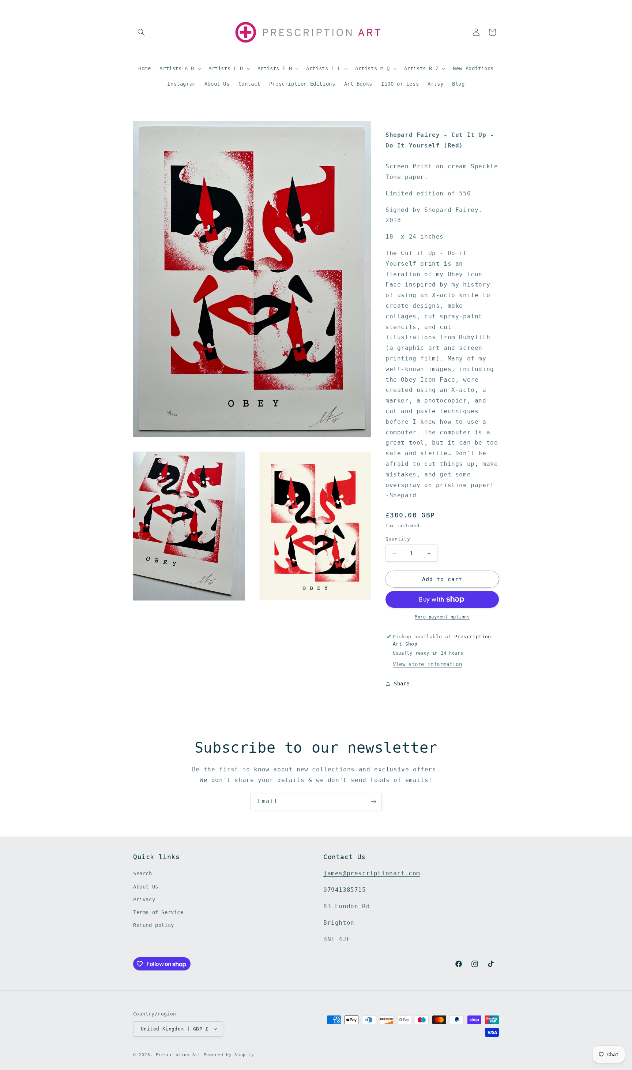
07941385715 (344, 890)
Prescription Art (178, 1054)
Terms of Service (158, 912)
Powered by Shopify (229, 1054)
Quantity (397, 539)
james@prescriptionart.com (371, 873)
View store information (427, 664)
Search (142, 874)
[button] (141, 32)
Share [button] (402, 683)
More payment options (442, 617)
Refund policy (153, 925)
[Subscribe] (373, 801)
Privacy (144, 899)
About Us (145, 887)
